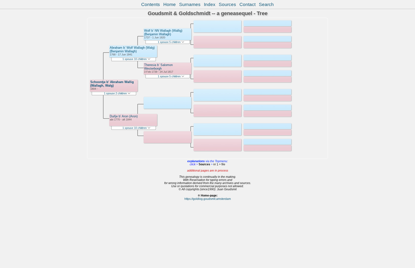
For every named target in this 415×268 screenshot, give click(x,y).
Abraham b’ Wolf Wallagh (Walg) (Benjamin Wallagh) (132, 49)
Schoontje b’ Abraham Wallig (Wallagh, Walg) (112, 83)
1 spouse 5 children (169, 42)
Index (209, 4)
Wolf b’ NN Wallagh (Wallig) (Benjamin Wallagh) (163, 32)
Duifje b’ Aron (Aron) (124, 116)
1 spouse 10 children (134, 59)
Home (169, 4)
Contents (150, 4)
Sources (227, 4)
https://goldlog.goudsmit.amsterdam (207, 198)
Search (266, 4)
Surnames (190, 4)
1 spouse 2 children (116, 93)
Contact (247, 4)
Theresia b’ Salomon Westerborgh (158, 66)
